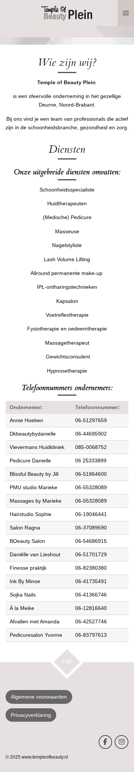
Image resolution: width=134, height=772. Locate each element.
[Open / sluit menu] (126, 13)
